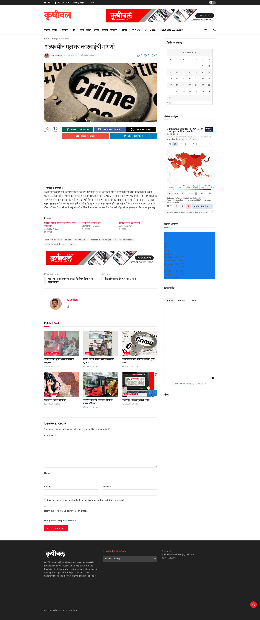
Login (48, 3)
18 (177, 85)
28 (196, 91)
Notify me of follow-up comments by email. (65, 511)
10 (170, 79)
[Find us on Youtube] (68, 2)
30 (209, 91)
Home (46, 38)
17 (170, 85)
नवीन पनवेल (65, 38)
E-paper (153, 30)
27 (190, 91)
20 (190, 85)
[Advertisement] (100, 165)
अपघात (96, 30)
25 (177, 91)
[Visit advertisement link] (161, 15)
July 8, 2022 (72, 55)
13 (190, 79)
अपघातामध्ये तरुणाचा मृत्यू (91, 223)
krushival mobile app (61, 240)
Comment (50, 435)
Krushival (57, 55)
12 (183, 79)
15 (203, 79)
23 (209, 85)
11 (177, 79)
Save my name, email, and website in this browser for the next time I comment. (86, 500)
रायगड (54, 30)
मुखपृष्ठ (47, 30)
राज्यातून (65, 30)
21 (196, 85)
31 (170, 98)
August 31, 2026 (53, 367)
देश (74, 30)
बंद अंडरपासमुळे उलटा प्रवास (129, 223)
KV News (136, 30)
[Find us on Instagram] (59, 2)
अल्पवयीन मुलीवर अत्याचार (55, 399)
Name (48, 473)
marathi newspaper (124, 240)
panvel (72, 244)
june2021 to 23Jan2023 (171, 30)
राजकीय (105, 30)
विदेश (82, 30)
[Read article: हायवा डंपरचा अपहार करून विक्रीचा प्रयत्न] (100, 343)
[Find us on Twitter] (63, 2)
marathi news (81, 240)
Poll (145, 30)
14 (196, 79)
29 (203, 91)
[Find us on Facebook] (55, 2)
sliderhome (53, 353)
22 (203, 85)
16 (209, 79)
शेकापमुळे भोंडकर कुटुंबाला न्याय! (136, 399)
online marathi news (56, 244)
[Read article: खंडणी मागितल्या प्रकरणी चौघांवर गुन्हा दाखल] (139, 343)
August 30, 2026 (131, 404)
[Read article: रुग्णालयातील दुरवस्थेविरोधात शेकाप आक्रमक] (61, 343)
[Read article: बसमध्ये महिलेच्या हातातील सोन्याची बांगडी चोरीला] (100, 384)
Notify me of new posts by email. (60, 520)
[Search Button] (214, 30)
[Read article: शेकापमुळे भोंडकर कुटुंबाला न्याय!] (139, 384)
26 (183, 91)
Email (48, 486)
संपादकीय (113, 30)
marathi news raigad (101, 240)
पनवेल (92, 55)
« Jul (169, 103)
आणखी (124, 30)
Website (107, 486)
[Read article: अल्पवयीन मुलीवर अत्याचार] (61, 384)
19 (183, 85)
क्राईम (88, 30)
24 (170, 91)
